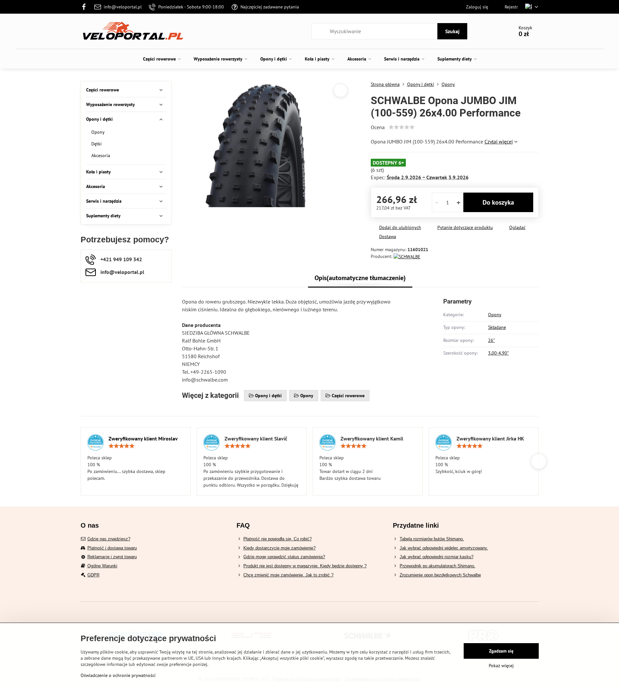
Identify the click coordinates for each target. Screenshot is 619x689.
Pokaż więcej (501, 666)
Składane (497, 327)
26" (491, 340)
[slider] (402, 127)
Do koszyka (498, 202)
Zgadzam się (501, 651)
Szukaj (452, 31)
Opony (494, 314)
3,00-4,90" (498, 353)
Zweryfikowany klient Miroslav (143, 438)
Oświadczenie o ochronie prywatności (118, 675)
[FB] (86, 7)
